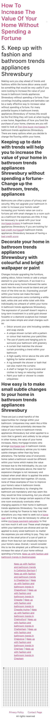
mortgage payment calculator (23, 521)
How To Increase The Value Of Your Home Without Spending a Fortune (20, 21)
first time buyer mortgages (32, 126)
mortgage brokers (10, 223)
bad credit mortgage (12, 230)
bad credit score (9, 236)
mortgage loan (17, 446)
